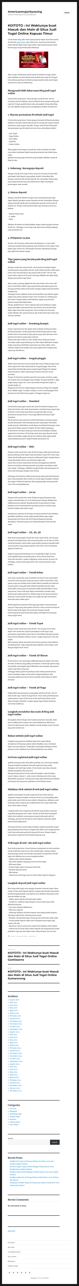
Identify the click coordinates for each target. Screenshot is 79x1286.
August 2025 (14, 1032)
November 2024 (16, 1056)
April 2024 (14, 1075)
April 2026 (14, 1010)
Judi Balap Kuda (16, 1114)
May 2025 (13, 1040)
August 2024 (14, 1064)
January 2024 (15, 1083)
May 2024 (13, 1072)
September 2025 (16, 1029)
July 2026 (13, 1002)
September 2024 (16, 1061)
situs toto (11, 1231)
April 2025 (14, 1043)
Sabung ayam (15, 1122)
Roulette (13, 1119)
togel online (21, 42)
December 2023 (16, 1085)
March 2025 (14, 1045)
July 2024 (13, 1067)
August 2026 (14, 1000)
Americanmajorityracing (25, 11)
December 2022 (16, 1091)
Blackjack (13, 1111)
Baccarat (13, 1108)
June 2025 (13, 1037)
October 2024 (15, 1059)
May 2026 (13, 1008)
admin (13, 936)
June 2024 (13, 1069)
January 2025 (15, 1051)
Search (10, 1138)
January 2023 (15, 1088)
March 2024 (14, 1077)
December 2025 (16, 1021)
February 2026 (15, 1016)
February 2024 (15, 1080)
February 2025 (15, 1048)
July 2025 (13, 1034)
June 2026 (14, 1005)
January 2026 (15, 1018)
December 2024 (16, 1053)
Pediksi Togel (15, 1117)
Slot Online (32, 936)
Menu (67, 13)
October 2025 (15, 1026)
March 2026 (14, 1013)
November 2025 (16, 1024)
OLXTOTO (46, 1278)
